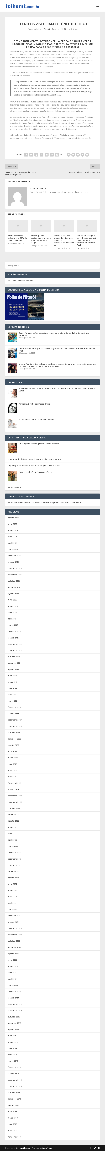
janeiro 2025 (13, 638)
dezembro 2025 (15, 568)
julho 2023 (12, 751)
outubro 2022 (14, 808)
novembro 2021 (15, 865)
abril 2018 (12, 1130)
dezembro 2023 (15, 720)
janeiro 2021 (13, 922)
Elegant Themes (23, 1148)
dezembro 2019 (15, 1004)
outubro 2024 (14, 656)
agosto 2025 (13, 593)
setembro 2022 (14, 814)
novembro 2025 (15, 574)
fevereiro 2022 (14, 852)
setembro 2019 (14, 1023)
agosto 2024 (13, 669)
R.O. (65, 29)
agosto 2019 (13, 1029)
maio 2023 (12, 764)
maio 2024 (12, 688)
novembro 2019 (15, 1010)
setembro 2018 (14, 1099)
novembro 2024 (15, 650)
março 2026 (13, 549)
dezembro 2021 (15, 859)
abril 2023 (12, 770)
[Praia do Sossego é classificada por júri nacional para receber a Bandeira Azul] (87, 226)
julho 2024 (12, 675)
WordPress (47, 1148)
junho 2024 (13, 682)
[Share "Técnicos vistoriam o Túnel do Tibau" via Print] (56, 154)
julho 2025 (12, 600)
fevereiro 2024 (14, 707)
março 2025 (13, 625)
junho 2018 (13, 1118)
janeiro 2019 (13, 1073)
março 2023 (13, 776)
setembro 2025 (14, 587)
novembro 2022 (15, 802)
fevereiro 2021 (14, 915)
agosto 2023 (13, 745)
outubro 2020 (14, 941)
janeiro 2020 (13, 998)
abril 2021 (12, 903)
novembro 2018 (15, 1086)
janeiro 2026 (13, 562)
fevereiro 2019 (14, 1067)
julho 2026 (12, 524)
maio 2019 (12, 1048)
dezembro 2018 (15, 1080)
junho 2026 (13, 530)
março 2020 (13, 985)
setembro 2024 (14, 663)
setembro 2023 (14, 739)
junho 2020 (13, 966)
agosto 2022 (13, 821)
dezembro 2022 (15, 795)
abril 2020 (12, 979)
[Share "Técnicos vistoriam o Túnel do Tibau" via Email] (51, 154)
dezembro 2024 (15, 644)
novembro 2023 (15, 726)
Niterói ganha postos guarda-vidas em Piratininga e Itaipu (41, 239)
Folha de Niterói (43, 29)
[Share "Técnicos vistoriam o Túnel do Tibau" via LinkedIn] (46, 154)
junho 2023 (13, 757)
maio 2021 (12, 897)
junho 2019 (13, 1042)
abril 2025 (12, 619)
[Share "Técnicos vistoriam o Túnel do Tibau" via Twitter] (31, 154)
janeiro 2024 (13, 713)
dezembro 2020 (15, 928)
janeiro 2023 (13, 789)
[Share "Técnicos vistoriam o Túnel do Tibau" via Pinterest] (41, 154)
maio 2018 (12, 1124)
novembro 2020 (15, 934)
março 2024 (13, 701)
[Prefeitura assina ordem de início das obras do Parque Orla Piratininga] (64, 226)
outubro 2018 (14, 1092)
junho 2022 (13, 827)
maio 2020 (12, 972)
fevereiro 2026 (14, 555)
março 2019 (13, 1061)
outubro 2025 (14, 581)
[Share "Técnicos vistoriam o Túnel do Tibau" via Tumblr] (36, 154)
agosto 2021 (13, 878)
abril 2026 (12, 543)
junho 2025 (13, 606)
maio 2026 (12, 536)
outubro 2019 (14, 1017)
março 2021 (13, 909)
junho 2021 (13, 890)
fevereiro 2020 (14, 991)
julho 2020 (12, 960)
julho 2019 (12, 1035)
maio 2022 (12, 833)
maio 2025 (12, 612)
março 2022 (13, 846)
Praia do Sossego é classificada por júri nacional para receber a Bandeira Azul (86, 240)
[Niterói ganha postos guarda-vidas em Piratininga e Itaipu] (41, 226)
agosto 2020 (13, 953)
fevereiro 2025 (14, 631)
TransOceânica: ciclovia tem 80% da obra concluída (17, 237)
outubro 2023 (14, 732)
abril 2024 (12, 694)
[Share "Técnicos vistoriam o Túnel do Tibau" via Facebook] (26, 154)
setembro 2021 (14, 871)
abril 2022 (12, 840)
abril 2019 (12, 1054)
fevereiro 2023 (14, 783)
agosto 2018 (13, 1105)
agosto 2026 (13, 518)
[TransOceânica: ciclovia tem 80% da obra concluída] (18, 226)
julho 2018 (12, 1111)
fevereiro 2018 (14, 1137)
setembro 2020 (14, 947)
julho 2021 (12, 884)
